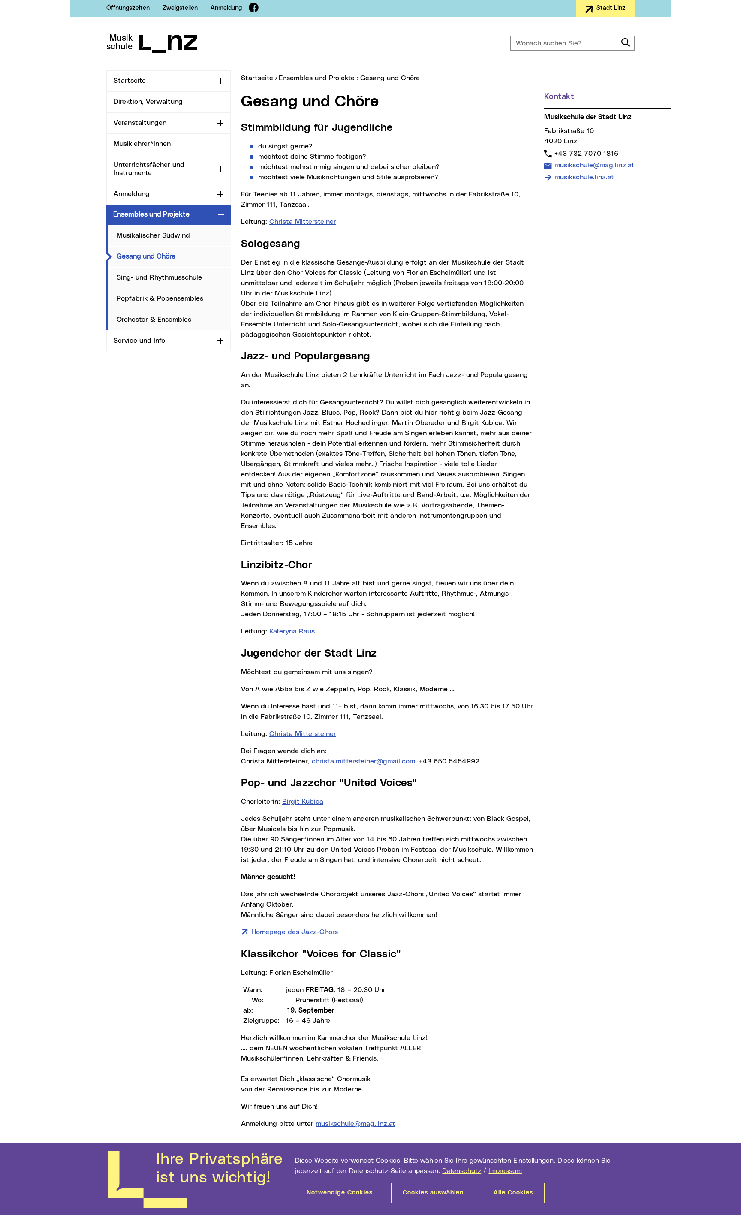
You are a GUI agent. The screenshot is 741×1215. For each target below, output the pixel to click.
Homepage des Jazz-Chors (294, 932)
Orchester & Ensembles (154, 319)
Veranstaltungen (140, 122)
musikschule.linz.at (584, 177)
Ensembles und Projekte (151, 214)
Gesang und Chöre (174, 256)
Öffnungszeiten (128, 8)
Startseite (130, 80)
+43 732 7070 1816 (586, 153)
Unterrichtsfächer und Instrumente (149, 168)
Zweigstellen (180, 8)
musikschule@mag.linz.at (355, 1123)
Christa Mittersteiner (302, 221)
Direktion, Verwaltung (148, 101)
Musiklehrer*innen (142, 143)
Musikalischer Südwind (153, 235)
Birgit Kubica (302, 801)
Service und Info (139, 340)
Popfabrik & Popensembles (160, 298)
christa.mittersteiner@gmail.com (363, 761)
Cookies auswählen (433, 1193)
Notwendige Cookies (340, 1193)
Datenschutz (461, 1170)
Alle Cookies (513, 1193)
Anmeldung (226, 8)
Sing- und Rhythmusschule (159, 277)
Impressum (505, 1170)
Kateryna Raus (292, 631)
